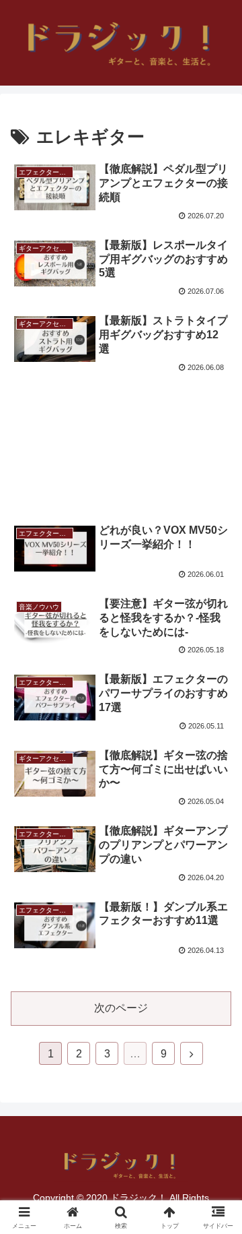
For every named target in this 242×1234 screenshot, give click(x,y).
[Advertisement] (121, 433)
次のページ (121, 1008)
